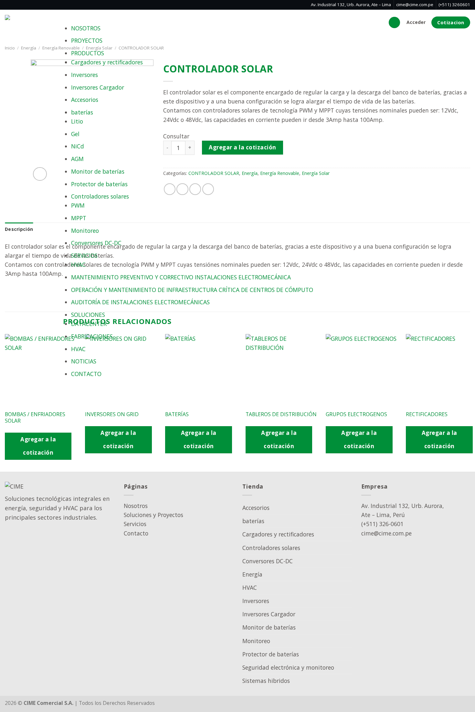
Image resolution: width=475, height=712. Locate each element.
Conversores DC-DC (96, 243)
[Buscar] (394, 22)
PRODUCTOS (87, 53)
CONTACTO (86, 374)
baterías (82, 112)
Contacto (136, 533)
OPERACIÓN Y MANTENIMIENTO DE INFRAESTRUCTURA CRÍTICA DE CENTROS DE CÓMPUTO (192, 290)
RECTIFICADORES (427, 414)
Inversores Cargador (97, 87)
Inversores (84, 75)
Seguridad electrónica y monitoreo (288, 667)
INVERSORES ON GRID (112, 414)
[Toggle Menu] (78, 17)
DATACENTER (89, 324)
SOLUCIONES (88, 314)
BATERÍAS (177, 414)
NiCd (77, 146)
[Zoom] (40, 174)
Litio (77, 121)
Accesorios (84, 99)
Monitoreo (85, 230)
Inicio (10, 48)
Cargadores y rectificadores (107, 62)
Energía (28, 48)
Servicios (135, 524)
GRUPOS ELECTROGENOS (356, 414)
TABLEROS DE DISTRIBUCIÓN (281, 414)
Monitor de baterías (97, 171)
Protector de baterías (99, 184)
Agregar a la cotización (38, 446)
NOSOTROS (85, 28)
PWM (78, 205)
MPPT (78, 218)
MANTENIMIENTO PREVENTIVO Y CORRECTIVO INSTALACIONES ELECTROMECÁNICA (181, 277)
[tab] (19, 229)
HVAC (78, 264)
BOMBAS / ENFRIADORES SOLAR (35, 417)
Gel (75, 134)
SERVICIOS (84, 255)
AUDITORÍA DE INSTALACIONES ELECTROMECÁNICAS (140, 302)
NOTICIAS (83, 361)
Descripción (19, 229)
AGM (77, 159)
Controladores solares (100, 196)
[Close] (78, 389)
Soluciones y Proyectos (153, 515)
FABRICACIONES (92, 336)
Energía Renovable (61, 48)
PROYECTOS (86, 40)
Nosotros (136, 506)
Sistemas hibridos (266, 681)
